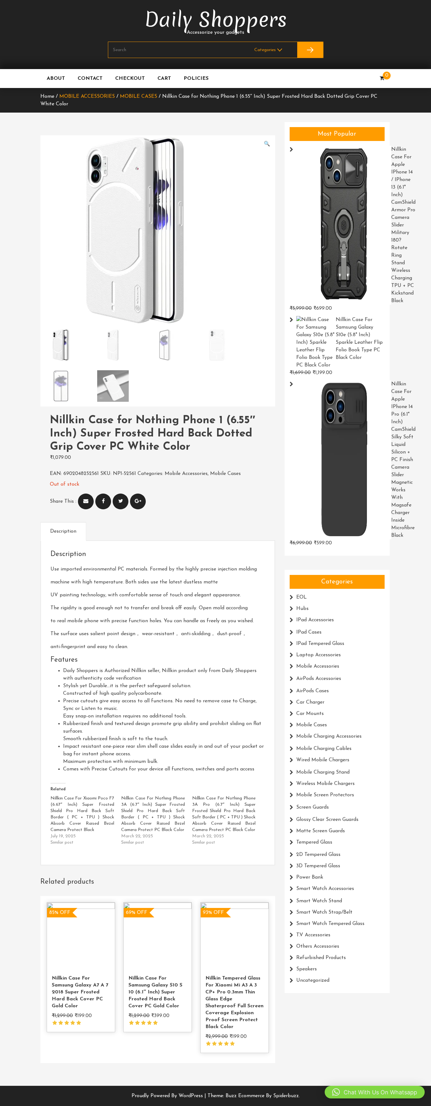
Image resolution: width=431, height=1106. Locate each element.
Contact (90, 78)
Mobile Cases (138, 96)
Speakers (306, 969)
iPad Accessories (315, 620)
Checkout (130, 78)
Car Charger (310, 702)
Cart (164, 78)
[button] (267, 144)
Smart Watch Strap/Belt (324, 912)
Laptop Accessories (318, 655)
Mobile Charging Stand (323, 772)
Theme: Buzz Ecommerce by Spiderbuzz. (254, 1095)
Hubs (302, 608)
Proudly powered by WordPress (168, 1095)
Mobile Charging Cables (323, 748)
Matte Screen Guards (320, 831)
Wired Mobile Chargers (322, 760)
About (56, 78)
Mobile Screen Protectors (325, 795)
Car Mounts (310, 713)
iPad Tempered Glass (320, 643)
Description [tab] (63, 531)
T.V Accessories (313, 935)
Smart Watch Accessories (325, 888)
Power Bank (309, 877)
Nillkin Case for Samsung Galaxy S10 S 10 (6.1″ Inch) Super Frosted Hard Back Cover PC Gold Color (155, 992)
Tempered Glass (314, 842)
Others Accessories (317, 946)
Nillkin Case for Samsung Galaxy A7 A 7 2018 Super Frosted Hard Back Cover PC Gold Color (80, 992)
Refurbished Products (321, 957)
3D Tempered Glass (318, 866)
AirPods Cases (312, 690)
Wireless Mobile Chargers (325, 783)
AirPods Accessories (318, 678)
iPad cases (309, 632)
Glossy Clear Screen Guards (327, 819)
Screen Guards (312, 807)
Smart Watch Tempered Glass (330, 923)
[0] (382, 78)
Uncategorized (312, 980)
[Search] (310, 50)
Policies (196, 78)
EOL (301, 597)
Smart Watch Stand (319, 901)
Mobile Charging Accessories (329, 736)
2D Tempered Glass (318, 854)
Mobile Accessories (87, 96)
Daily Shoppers (216, 20)
